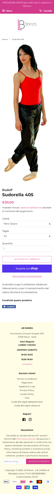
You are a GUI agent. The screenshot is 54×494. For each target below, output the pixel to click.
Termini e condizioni (27, 379)
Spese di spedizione (30, 207)
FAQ (27, 398)
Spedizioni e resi (27, 386)
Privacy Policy (27, 390)
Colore (6, 218)
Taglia (5, 231)
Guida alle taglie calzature (27, 405)
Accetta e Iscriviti (39, 461)
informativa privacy (26, 439)
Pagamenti (27, 382)
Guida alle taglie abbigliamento (27, 402)
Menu (9, 11)
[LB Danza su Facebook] (24, 420)
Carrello (47, 11)
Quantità (7, 243)
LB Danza (29, 470)
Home (5, 39)
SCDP (35, 477)
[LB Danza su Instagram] (30, 420)
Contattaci (27, 364)
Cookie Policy (27, 394)
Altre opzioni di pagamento (27, 276)
